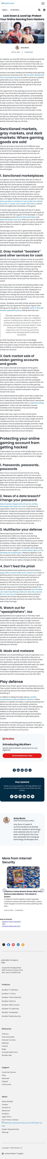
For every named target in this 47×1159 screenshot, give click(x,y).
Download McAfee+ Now (22, 756)
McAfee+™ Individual (10, 990)
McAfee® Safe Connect (11, 1005)
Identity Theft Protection (11, 921)
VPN (3, 924)
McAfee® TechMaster (10, 1012)
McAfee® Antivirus (9, 1001)
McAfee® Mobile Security (11, 1016)
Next (42, 890)
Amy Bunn (25, 48)
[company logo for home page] (8, 3)
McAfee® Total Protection (11, 997)
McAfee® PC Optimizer (10, 1009)
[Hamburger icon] (43, 3)
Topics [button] (5, 10)
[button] (44, 10)
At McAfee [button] (14, 10)
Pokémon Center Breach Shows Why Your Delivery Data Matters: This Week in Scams (23, 894)
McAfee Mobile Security (11, 926)
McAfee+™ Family (9, 994)
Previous (4, 890)
